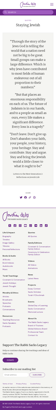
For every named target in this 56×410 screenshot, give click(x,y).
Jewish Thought (9, 286)
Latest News (33, 278)
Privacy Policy (21, 384)
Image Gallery (8, 243)
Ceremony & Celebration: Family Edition (39, 253)
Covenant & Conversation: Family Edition (39, 247)
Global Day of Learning (38, 305)
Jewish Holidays (9, 283)
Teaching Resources (11, 320)
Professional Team (36, 332)
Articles (6, 296)
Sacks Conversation (36, 309)
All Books (6, 259)
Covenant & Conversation (14, 280)
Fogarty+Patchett (11, 407)
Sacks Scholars (34, 292)
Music (5, 269)
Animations (33, 268)
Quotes (28, 20)
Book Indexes (8, 263)
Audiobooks (8, 266)
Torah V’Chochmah (36, 295)
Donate (10, 360)
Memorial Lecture (35, 312)
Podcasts (7, 306)
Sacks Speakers (9, 323)
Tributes (6, 246)
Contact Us (33, 335)
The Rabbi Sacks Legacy (38, 322)
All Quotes (32, 236)
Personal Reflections (11, 249)
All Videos (32, 265)
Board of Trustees (35, 325)
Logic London (27, 407)
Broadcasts (7, 300)
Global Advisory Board (37, 329)
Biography (7, 236)
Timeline (6, 239)
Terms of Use (8, 384)
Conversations (9, 309)
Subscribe (37, 375)
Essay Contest (34, 289)
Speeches (7, 303)
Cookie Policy (35, 384)
